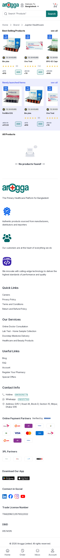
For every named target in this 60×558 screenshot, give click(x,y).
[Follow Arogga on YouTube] (23, 496)
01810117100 (23, 399)
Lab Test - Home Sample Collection (19, 331)
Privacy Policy (9, 299)
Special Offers (9, 377)
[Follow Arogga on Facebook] (10, 496)
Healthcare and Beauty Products (17, 340)
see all (54, 30)
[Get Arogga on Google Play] (8, 478)
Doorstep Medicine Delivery (15, 336)
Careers (6, 295)
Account (6, 367)
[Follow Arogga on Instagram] (17, 496)
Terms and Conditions (12, 304)
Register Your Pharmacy (13, 372)
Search (52, 13)
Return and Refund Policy (14, 309)
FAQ (4, 363)
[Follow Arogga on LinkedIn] (4, 496)
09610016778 (21, 394)
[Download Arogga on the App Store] (23, 478)
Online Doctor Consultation (15, 326)
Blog (4, 358)
